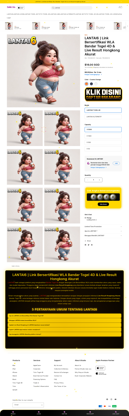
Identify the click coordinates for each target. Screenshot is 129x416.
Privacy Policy (59, 383)
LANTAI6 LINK (55, 14)
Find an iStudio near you (83, 369)
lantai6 (15, 390)
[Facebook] (86, 245)
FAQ (55, 379)
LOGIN (39, 414)
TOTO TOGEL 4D (44, 14)
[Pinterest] (92, 245)
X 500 (89, 142)
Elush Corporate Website (83, 376)
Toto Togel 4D (18, 383)
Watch (15, 376)
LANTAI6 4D (79, 14)
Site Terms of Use (60, 386)
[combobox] (71, 8)
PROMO (13, 414)
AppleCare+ (37, 365)
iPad (14, 369)
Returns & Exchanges (61, 372)
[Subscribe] (42, 405)
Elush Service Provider (40, 376)
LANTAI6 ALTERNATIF (67, 14)
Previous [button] (8, 2)
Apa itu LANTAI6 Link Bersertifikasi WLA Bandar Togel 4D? (26, 315)
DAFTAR (64, 414)
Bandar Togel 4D (52, 282)
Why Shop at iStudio (82, 372)
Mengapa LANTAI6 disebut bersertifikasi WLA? (22, 320)
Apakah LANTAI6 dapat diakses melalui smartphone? (24, 329)
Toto (14, 386)
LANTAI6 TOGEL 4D (31, 14)
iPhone (15, 372)
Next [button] (121, 2)
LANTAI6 (10, 14)
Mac (14, 365)
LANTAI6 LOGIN (18, 14)
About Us (78, 365)
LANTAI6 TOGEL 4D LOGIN (107, 14)
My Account (58, 365)
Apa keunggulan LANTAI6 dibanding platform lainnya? (25, 334)
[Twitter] (89, 245)
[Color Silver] (95, 83)
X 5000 (89, 129)
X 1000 (89, 136)
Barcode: (99, 58)
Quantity (88, 175)
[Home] (11, 7)
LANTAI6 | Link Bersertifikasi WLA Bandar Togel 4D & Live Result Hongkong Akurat (64, 1)
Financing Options (39, 379)
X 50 (88, 149)
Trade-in (36, 383)
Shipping (96, 67)
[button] (10, 14)
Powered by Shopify (110, 409)
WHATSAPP (90, 414)
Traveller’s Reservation (41, 386)
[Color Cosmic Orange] (86, 84)
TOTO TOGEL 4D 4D (91, 14)
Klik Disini (103, 204)
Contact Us (58, 376)
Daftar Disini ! (90, 1)
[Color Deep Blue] (91, 83)
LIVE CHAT (115, 414)
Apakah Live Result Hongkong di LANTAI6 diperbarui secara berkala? (29, 325)
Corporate (36, 369)
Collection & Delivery (61, 369)
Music (14, 379)
